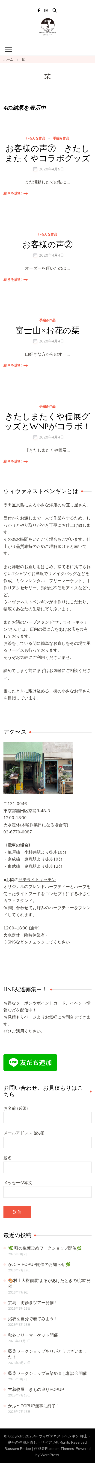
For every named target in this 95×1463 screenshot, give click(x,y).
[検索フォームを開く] (54, 10)
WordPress (49, 1454)
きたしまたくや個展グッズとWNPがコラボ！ (47, 421)
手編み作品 (61, 138)
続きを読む (12, 193)
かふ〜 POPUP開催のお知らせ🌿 (39, 1264)
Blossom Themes (59, 1448)
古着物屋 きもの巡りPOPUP (36, 1389)
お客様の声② (47, 244)
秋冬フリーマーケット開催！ (35, 1335)
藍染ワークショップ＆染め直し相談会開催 (47, 1373)
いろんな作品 (35, 138)
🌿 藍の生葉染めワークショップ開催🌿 (45, 1248)
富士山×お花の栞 (48, 330)
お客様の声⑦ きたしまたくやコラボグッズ (47, 153)
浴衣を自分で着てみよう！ (33, 1319)
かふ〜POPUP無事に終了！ (34, 1406)
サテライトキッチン (37, 879)
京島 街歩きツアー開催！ (33, 1302)
